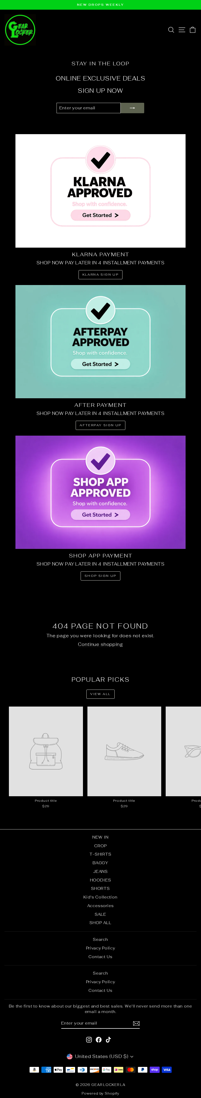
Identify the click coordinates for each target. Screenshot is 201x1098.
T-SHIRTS (100, 854)
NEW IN (100, 837)
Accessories (100, 905)
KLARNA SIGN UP (100, 274)
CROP (100, 845)
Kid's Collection (100, 897)
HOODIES (100, 880)
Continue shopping (100, 644)
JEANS (100, 871)
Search (100, 939)
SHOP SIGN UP (100, 576)
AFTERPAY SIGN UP (100, 425)
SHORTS (100, 888)
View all (100, 694)
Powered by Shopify (100, 1093)
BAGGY (100, 862)
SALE (100, 914)
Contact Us (100, 956)
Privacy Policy (100, 948)
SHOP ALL (100, 922)
